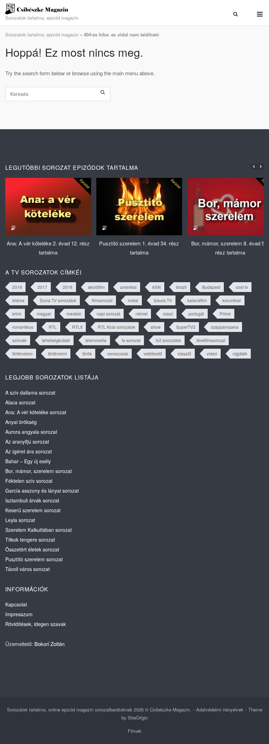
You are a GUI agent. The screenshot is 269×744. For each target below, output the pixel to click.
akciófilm (96, 287)
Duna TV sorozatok (58, 300)
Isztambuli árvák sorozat (32, 500)
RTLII (77, 327)
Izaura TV (163, 300)
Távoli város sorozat (27, 568)
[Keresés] (102, 92)
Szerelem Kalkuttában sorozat (38, 529)
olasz (168, 314)
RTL (53, 327)
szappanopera (225, 327)
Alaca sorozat (20, 402)
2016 (17, 287)
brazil (181, 287)
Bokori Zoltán (49, 643)
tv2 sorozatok (168, 340)
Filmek (135, 731)
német (141, 314)
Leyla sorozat (20, 519)
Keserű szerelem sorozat (33, 510)
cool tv (242, 287)
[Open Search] (235, 14)
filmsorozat (102, 300)
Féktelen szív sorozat (29, 480)
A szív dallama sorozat (30, 392)
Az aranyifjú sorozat (27, 441)
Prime (225, 314)
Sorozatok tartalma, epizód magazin (41, 34)
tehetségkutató (56, 340)
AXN (156, 287)
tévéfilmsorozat (210, 340)
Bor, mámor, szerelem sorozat (38, 470)
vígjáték (240, 353)
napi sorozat (108, 314)
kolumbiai (231, 300)
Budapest (211, 287)
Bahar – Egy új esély (28, 461)
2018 (68, 287)
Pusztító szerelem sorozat (34, 559)
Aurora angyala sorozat (31, 431)
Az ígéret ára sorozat (28, 451)
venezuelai (117, 353)
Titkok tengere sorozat (30, 539)
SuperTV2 (185, 327)
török (87, 353)
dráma (18, 300)
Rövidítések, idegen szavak (35, 623)
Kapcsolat (16, 604)
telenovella (95, 340)
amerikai (128, 287)
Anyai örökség (21, 421)
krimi (16, 314)
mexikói (74, 314)
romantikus (22, 327)
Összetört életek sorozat (32, 549)
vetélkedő (153, 353)
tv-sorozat (131, 340)
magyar (44, 314)
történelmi (57, 353)
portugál (196, 314)
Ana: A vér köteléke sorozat (35, 412)
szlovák (19, 340)
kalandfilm (197, 300)
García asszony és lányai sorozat (42, 490)
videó (212, 353)
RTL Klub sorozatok (116, 327)
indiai (133, 300)
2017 (42, 287)
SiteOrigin (138, 717)
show (156, 327)
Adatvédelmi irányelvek (219, 709)
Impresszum (19, 614)
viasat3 (184, 353)
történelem (22, 353)
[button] (260, 167)
